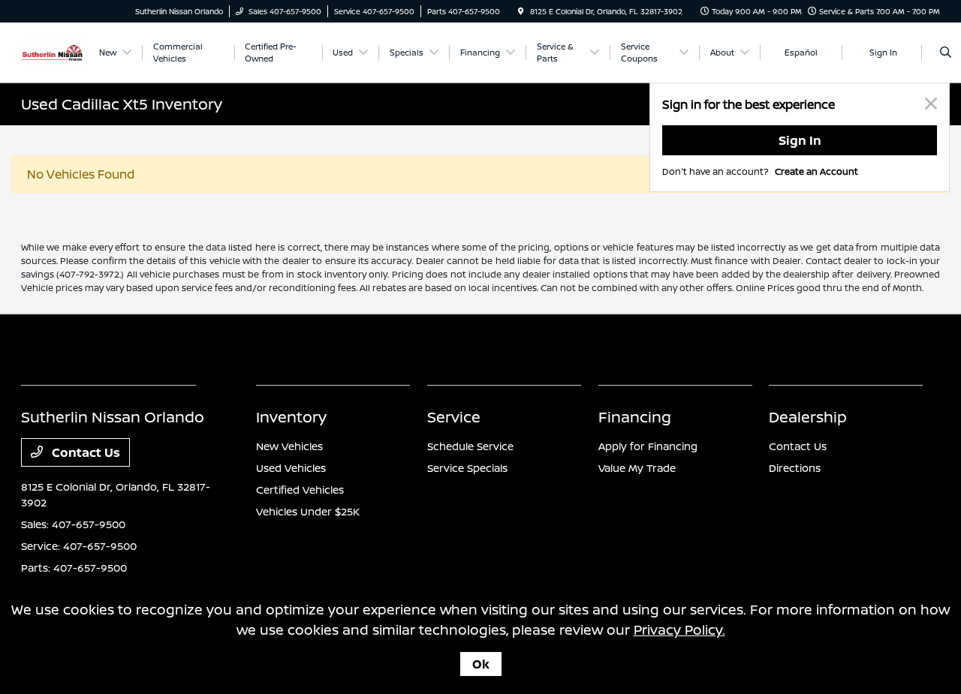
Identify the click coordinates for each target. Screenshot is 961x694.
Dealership (808, 417)
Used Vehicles (291, 468)
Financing (634, 417)
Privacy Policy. (679, 629)
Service (453, 417)
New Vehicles (289, 446)
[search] (945, 53)
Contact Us (84, 452)
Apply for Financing (647, 446)
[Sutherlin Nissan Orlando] (52, 51)
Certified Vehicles (300, 489)
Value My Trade (637, 468)
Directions (795, 468)
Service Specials (467, 468)
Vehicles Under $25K (308, 511)
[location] (521, 11)
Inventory (291, 417)
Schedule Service (470, 446)
